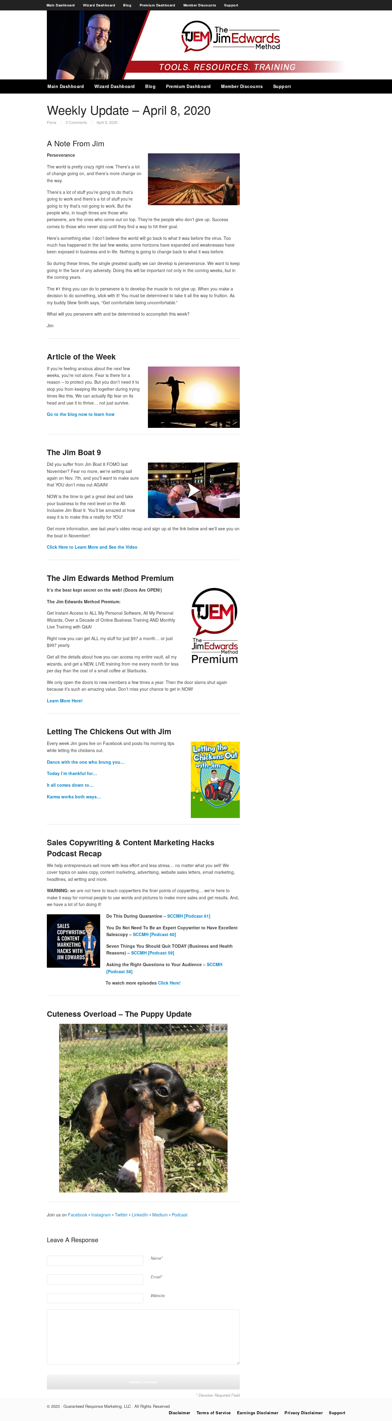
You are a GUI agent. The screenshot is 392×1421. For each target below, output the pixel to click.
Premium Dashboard (157, 5)
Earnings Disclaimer (258, 1412)
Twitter (121, 1215)
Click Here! (169, 983)
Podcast (179, 1215)
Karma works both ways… (74, 796)
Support (231, 5)
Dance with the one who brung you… (86, 762)
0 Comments (76, 122)
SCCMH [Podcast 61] (188, 916)
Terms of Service (214, 1412)
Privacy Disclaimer (304, 1412)
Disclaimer (179, 1412)
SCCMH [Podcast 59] (152, 953)
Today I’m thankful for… (72, 773)
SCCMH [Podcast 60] (154, 934)
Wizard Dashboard (99, 5)
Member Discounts (199, 5)
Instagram (100, 1215)
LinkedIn (139, 1215)
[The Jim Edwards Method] (196, 78)
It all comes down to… (70, 785)
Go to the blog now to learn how (81, 414)
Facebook (77, 1215)
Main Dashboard (61, 5)
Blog (127, 5)
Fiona (51, 122)
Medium (159, 1215)
